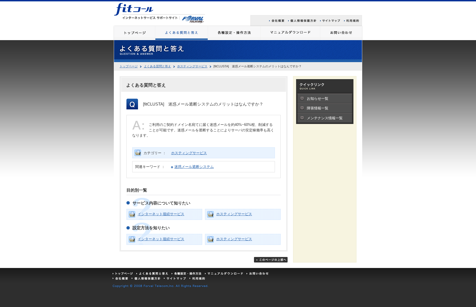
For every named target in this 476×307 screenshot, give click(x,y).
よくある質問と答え (157, 66)
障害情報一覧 (317, 108)
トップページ (129, 66)
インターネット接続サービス (161, 214)
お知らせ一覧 (317, 98)
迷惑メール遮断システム (194, 167)
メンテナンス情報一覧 (325, 118)
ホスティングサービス (192, 66)
